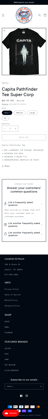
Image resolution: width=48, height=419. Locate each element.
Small (7, 113)
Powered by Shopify (35, 415)
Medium (20, 113)
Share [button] (7, 166)
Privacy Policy (12, 289)
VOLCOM (8, 348)
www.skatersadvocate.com (20, 415)
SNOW (7, 327)
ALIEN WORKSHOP (12, 370)
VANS (7, 359)
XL (5, 118)
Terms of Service (13, 295)
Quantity (6, 124)
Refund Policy (11, 300)
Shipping (5, 104)
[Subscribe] (40, 386)
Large (32, 113)
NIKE (7, 354)
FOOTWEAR (9, 333)
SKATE (7, 321)
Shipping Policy (12, 306)
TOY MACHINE (10, 365)
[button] (3, 15)
